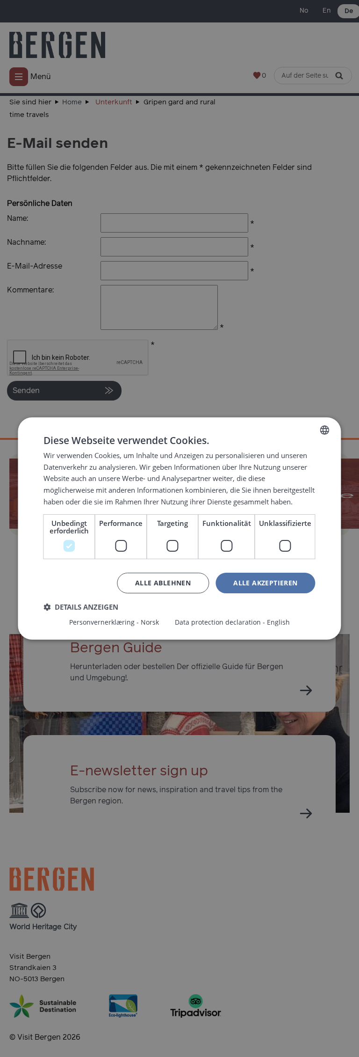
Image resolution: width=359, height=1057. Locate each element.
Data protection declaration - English (232, 622)
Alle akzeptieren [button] (265, 582)
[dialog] (179, 528)
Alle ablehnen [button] (163, 582)
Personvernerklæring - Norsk (114, 622)
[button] (80, 607)
